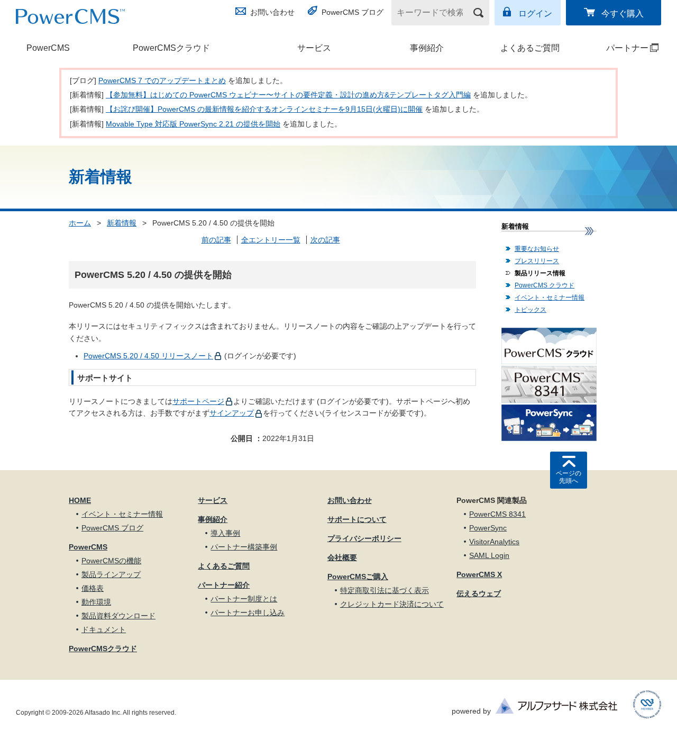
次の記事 (325, 240)
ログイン (535, 13)
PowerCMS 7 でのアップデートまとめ (162, 80)
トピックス (530, 309)
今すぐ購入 (622, 13)
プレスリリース (537, 261)
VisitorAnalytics (494, 541)
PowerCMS (48, 47)
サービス (314, 47)
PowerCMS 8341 (497, 514)
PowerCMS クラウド (544, 285)
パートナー (618, 47)
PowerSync (488, 528)
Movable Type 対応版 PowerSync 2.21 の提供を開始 (193, 124)
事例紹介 (427, 47)
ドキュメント (103, 629)
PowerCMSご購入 (357, 576)
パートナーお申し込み (248, 612)
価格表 (92, 588)
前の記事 (216, 240)
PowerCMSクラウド (171, 47)
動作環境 (96, 602)
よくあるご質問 (530, 47)
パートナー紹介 (224, 585)
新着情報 (121, 223)
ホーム (80, 223)
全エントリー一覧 (270, 240)
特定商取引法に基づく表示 (384, 590)
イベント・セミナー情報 (549, 297)
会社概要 (342, 557)
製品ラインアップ (111, 574)
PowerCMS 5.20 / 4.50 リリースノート (148, 356)
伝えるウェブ (478, 593)
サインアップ (231, 413)
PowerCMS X (479, 574)
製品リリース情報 (540, 273)
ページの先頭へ (568, 477)
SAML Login (489, 555)
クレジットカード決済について (392, 604)
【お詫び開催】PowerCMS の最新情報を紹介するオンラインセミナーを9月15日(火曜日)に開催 (264, 109)
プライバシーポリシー (364, 538)
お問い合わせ (272, 12)
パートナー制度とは (244, 599)
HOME (80, 500)
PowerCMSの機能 (111, 560)
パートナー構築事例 (244, 547)
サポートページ (198, 401)
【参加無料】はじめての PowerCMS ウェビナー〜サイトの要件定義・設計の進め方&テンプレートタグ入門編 (288, 95)
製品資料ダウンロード (118, 615)
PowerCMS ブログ (352, 12)
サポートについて (357, 519)
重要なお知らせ (537, 249)
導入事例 (225, 533)
